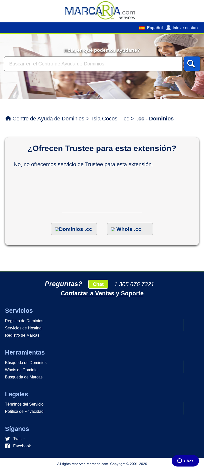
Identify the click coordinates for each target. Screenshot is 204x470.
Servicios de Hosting (23, 328)
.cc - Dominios (155, 118)
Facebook (22, 446)
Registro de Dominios (24, 321)
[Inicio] (102, 10)
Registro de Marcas (22, 335)
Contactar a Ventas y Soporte (102, 293)
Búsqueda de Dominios (26, 363)
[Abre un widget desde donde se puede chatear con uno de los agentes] (185, 461)
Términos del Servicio (24, 404)
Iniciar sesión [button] (185, 28)
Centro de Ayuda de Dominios (48, 118)
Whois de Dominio (21, 370)
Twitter (19, 439)
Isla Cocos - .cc (110, 118)
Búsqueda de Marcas (24, 377)
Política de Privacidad (24, 411)
